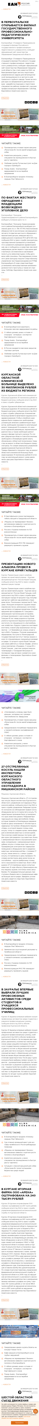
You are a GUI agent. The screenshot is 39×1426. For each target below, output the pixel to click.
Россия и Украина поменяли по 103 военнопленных (18, 531)
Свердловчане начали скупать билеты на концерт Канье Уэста (20, 1348)
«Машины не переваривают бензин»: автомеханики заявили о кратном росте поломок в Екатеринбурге (20, 524)
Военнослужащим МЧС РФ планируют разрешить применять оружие (19, 544)
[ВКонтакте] (26, 102)
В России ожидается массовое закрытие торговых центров (20, 349)
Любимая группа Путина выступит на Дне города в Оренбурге (20, 164)
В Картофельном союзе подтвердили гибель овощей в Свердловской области (20, 517)
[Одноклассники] (28, 102)
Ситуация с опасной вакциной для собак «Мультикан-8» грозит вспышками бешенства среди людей (20, 1168)
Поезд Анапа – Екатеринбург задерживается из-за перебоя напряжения (16, 171)
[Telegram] (31, 102)
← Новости (5, 9)
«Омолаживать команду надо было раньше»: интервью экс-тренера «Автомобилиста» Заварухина (18, 714)
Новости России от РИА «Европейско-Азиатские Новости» (14, 4)
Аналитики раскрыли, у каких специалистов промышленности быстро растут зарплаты (20, 158)
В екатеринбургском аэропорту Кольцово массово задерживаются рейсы (20, 328)
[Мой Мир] (34, 102)
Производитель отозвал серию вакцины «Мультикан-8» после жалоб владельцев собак (20, 150)
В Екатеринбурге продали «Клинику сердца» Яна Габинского (18, 178)
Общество (5, 98)
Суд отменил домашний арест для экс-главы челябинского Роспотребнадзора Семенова (20, 1145)
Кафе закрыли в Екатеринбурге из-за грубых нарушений (19, 1354)
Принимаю (19, 1423)
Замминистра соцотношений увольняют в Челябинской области (20, 951)
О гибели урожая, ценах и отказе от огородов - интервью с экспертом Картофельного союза (18, 335)
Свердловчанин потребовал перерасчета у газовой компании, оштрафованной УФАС (20, 730)
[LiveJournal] (36, 102)
